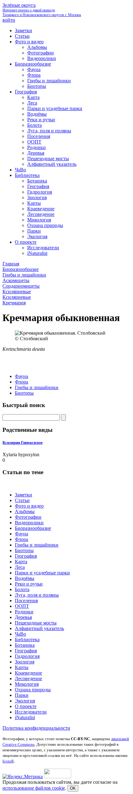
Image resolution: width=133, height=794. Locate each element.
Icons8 (8, 761)
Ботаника (25, 645)
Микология (27, 684)
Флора (21, 381)
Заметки (23, 494)
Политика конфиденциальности (36, 728)
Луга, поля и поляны (37, 595)
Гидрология (27, 656)
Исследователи (31, 712)
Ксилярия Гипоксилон (22, 442)
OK (73, 788)
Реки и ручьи (29, 583)
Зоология (24, 661)
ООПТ (22, 606)
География (26, 556)
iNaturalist (25, 717)
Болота (22, 589)
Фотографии (28, 517)
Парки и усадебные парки (42, 572)
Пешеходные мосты (36, 622)
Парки (21, 695)
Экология (25, 700)
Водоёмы (24, 578)
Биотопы (24, 393)
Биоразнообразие (33, 528)
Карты (21, 667)
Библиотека (27, 639)
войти (8, 20)
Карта (21, 561)
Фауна (21, 376)
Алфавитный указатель (39, 628)
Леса (20, 567)
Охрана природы (33, 689)
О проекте (25, 706)
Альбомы (25, 511)
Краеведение (28, 673)
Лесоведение (28, 678)
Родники (24, 611)
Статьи (22, 500)
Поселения (26, 600)
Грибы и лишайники (36, 387)
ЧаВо (20, 634)
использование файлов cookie (33, 788)
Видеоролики (29, 522)
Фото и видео (29, 506)
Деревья (23, 617)
